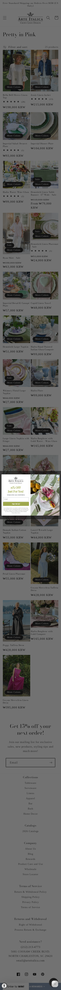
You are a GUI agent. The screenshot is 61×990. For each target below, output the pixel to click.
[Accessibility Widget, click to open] (4, 986)
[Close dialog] (57, 476)
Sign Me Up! (16, 504)
